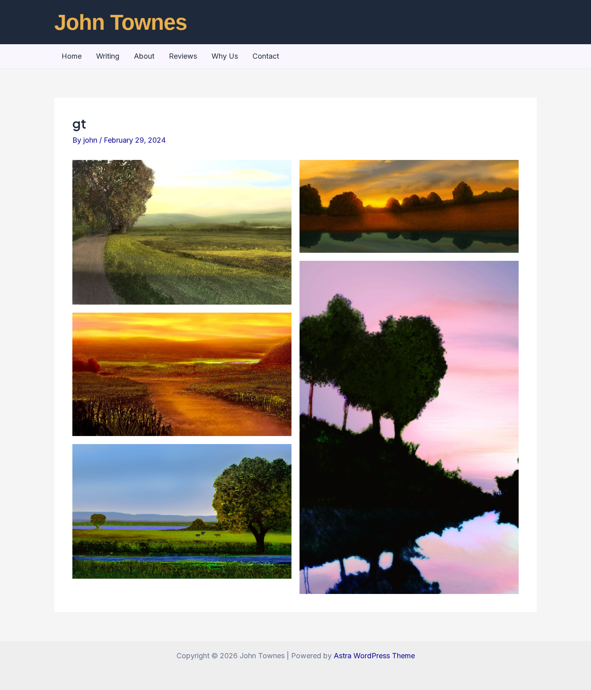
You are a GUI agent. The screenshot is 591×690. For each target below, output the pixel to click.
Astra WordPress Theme (374, 655)
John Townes (120, 22)
